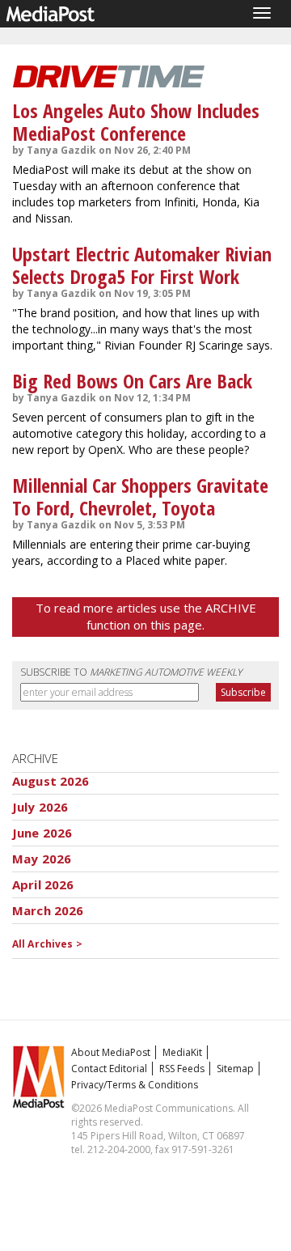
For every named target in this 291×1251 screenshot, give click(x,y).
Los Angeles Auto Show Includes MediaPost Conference (135, 121)
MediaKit (182, 1052)
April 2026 (43, 884)
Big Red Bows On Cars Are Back (132, 380)
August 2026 (51, 781)
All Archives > (47, 944)
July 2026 (40, 807)
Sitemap (235, 1068)
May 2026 (41, 858)
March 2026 (48, 910)
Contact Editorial (109, 1068)
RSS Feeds (182, 1068)
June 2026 (42, 833)
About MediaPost (110, 1052)
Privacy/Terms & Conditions (134, 1085)
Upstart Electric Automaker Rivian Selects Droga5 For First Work (142, 265)
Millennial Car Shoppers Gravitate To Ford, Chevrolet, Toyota (140, 496)
